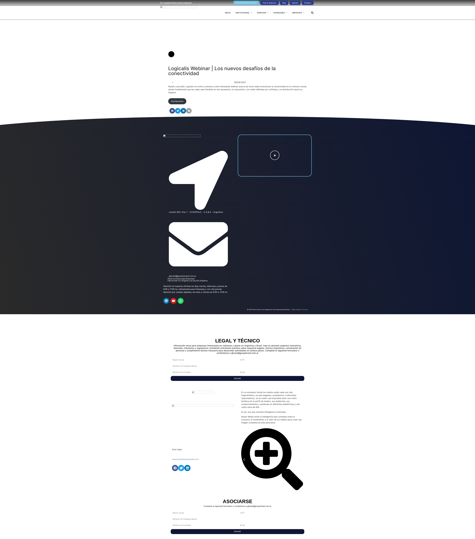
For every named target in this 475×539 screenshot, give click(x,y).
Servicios (297, 13)
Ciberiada (305, 309)
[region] (237, 324)
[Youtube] (173, 301)
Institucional (243, 13)
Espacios (261, 13)
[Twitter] (181, 468)
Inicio (228, 13)
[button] (312, 12)
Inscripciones (177, 101)
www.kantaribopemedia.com (185, 459)
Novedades (279, 13)
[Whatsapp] (181, 301)
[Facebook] (175, 468)
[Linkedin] (166, 301)
